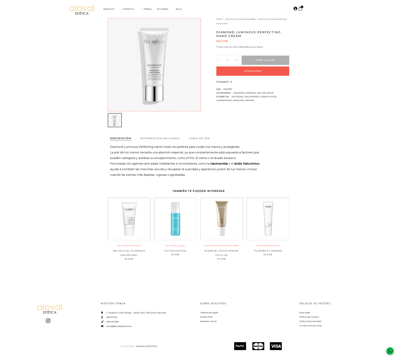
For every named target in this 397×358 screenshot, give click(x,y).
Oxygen (181, 245)
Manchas (238, 100)
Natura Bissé (250, 19)
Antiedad (237, 96)
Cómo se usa (199, 138)
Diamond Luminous (234, 19)
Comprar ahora (252, 71)
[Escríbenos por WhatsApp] (390, 351)
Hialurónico (252, 96)
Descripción (120, 138)
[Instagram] (48, 320)
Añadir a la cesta (265, 60)
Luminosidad (224, 100)
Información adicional (160, 138)
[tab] (125, 138)
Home (219, 19)
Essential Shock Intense (215, 245)
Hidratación (268, 96)
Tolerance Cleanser (268, 250)
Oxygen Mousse (175, 250)
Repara (249, 100)
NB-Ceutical (135, 245)
